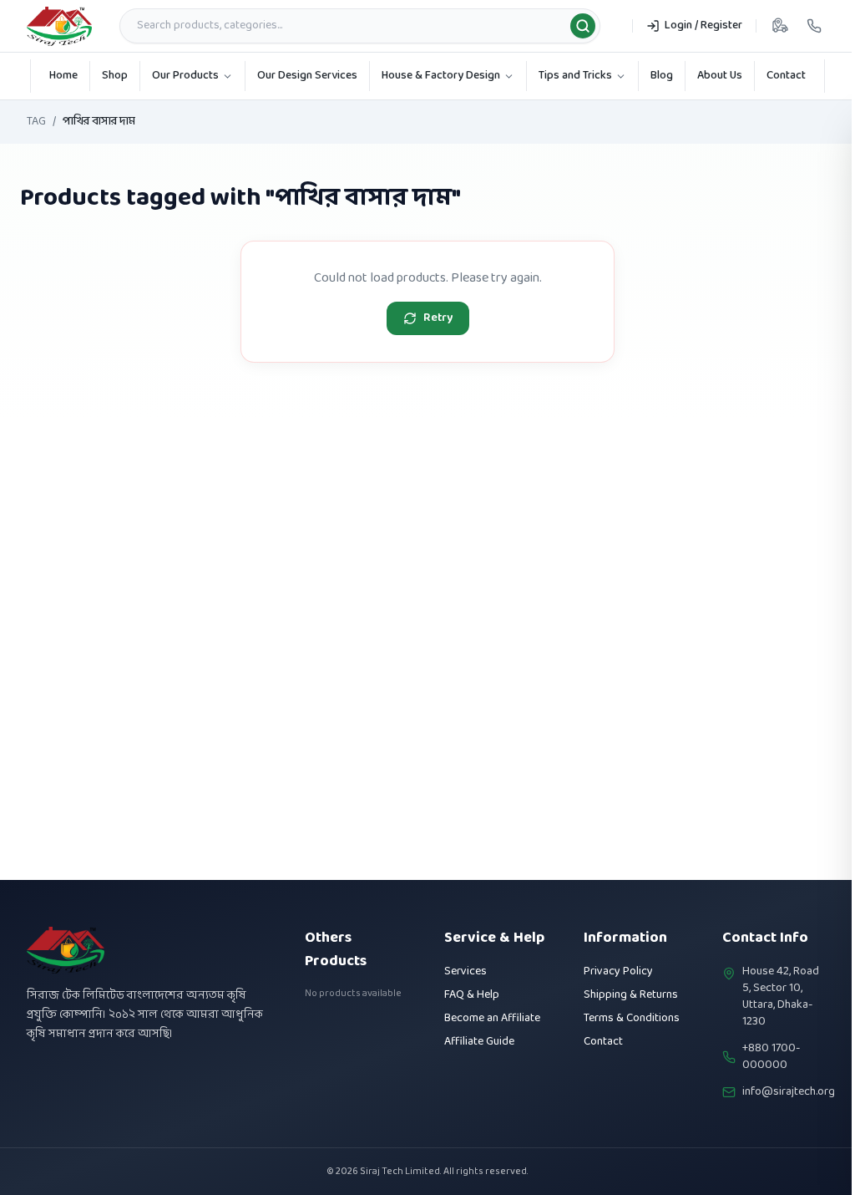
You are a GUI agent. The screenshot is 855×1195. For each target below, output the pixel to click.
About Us (719, 75)
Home (63, 75)
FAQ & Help (471, 994)
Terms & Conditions (632, 1018)
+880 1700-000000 (771, 1057)
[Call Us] (814, 26)
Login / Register (703, 25)
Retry (438, 318)
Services (465, 971)
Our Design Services (307, 75)
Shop (115, 75)
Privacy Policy (618, 971)
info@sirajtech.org (788, 1092)
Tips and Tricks (575, 75)
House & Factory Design (441, 75)
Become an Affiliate (492, 1018)
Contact (786, 75)
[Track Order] (780, 26)
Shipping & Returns (631, 994)
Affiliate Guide (479, 1041)
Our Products (185, 75)
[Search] (582, 25)
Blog (661, 75)
